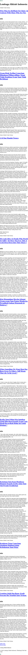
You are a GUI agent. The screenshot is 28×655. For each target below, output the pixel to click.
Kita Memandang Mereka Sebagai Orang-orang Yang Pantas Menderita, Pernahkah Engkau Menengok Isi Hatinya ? (14, 302)
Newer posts (3, 645)
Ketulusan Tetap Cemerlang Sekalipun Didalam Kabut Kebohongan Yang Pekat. (10, 545)
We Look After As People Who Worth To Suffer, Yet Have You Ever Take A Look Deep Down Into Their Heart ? (14, 241)
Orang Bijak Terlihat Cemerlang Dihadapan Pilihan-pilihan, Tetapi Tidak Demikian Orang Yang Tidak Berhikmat (13, 76)
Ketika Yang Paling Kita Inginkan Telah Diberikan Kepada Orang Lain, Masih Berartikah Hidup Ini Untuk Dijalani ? (14, 422)
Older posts (2, 643)
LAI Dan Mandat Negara (9, 138)
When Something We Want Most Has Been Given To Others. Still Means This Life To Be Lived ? (13, 371)
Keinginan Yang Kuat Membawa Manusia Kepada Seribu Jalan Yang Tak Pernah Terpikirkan (13, 484)
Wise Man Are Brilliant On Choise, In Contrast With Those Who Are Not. (14, 12)
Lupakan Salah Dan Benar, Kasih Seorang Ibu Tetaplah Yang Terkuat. (13, 594)
